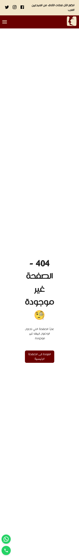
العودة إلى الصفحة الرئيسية (39, 357)
